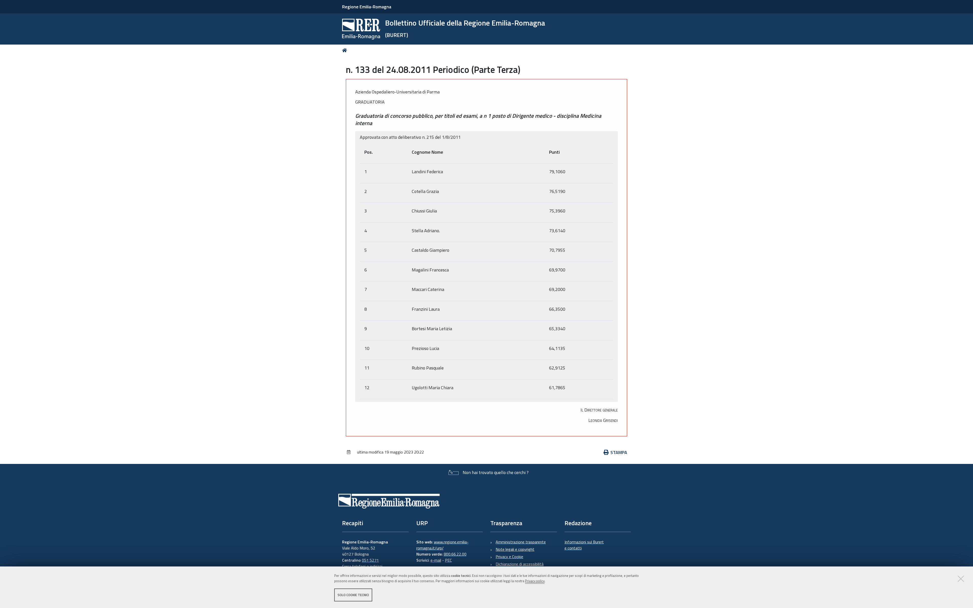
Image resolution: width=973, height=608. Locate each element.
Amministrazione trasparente (521, 542)
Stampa (618, 452)
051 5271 (370, 560)
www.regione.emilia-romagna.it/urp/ (442, 545)
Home (345, 50)
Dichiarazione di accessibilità (520, 564)
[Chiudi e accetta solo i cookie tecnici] (961, 579)
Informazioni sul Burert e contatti (584, 545)
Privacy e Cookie (509, 557)
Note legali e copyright (515, 549)
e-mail (436, 560)
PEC (448, 560)
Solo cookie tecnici (353, 594)
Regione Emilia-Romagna (366, 6)
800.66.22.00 (455, 554)
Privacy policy (535, 580)
